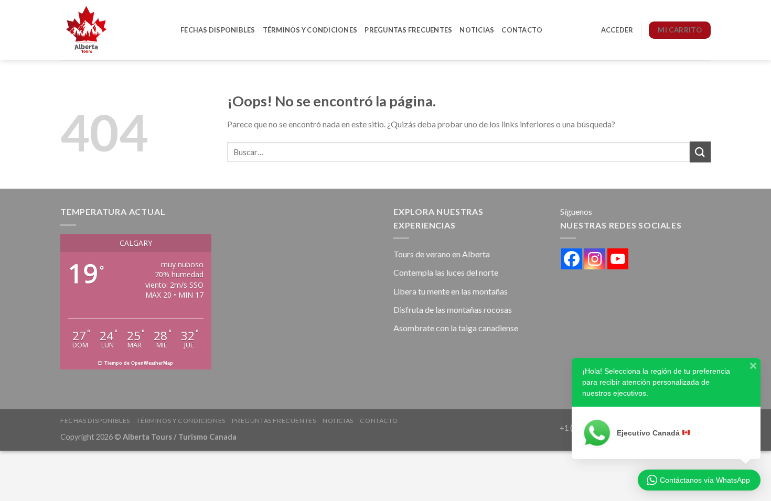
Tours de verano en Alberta (441, 254)
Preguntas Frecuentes (408, 30)
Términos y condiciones (310, 30)
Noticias (476, 30)
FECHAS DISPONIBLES (217, 30)
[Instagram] (594, 258)
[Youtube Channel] (617, 258)
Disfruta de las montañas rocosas (452, 309)
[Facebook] (571, 258)
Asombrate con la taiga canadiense (455, 328)
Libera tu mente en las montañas (450, 291)
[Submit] (700, 151)
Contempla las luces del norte (445, 272)
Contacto (521, 30)
